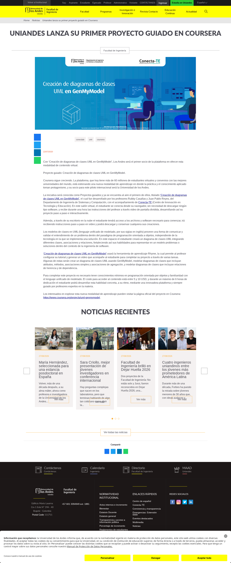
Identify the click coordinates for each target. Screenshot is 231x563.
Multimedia (138, 522)
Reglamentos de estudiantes (113, 530)
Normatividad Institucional (109, 496)
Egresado (96, 3)
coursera (100, 140)
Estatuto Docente (108, 512)
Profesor (107, 3)
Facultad (84, 11)
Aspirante (73, 3)
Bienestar (104, 508)
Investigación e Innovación (127, 12)
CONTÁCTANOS (147, 3)
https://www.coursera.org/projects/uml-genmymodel (71, 297)
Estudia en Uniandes (182, 3)
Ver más (58, 399)
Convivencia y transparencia (147, 509)
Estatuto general (107, 516)
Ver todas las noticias (115, 432)
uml (90, 140)
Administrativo (120, 3)
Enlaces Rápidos (145, 494)
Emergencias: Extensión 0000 (145, 513)
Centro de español (142, 501)
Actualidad (191, 11)
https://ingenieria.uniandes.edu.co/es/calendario (93, 470)
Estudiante (85, 3)
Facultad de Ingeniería (115, 50)
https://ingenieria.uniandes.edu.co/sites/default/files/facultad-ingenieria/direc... (138, 470)
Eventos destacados (143, 518)
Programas (106, 11)
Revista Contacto (149, 11)
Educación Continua (170, 12)
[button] (112, 418)
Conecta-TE (139, 505)
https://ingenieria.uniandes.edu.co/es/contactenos (48, 470)
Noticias (136, 526)
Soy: (64, 3)
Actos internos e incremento (113, 505)
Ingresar (163, 3)
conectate (80, 140)
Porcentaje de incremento (112, 526)
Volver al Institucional (37, 3)
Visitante (133, 3)
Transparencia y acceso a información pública (112, 521)
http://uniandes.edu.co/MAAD (182, 470)
